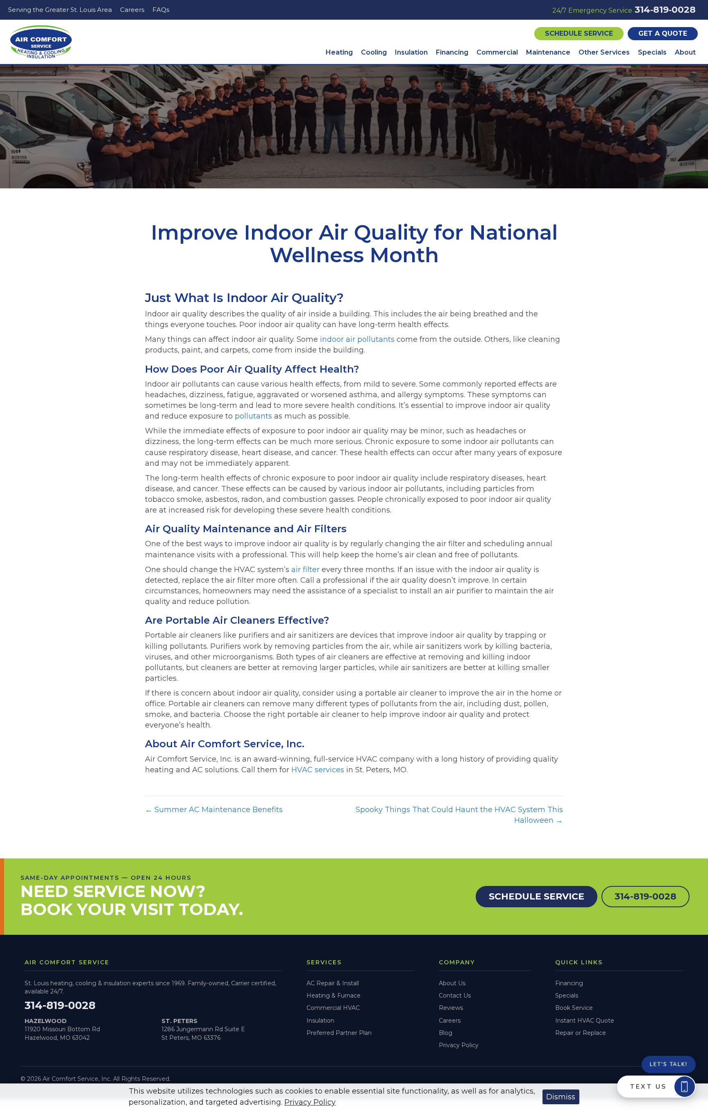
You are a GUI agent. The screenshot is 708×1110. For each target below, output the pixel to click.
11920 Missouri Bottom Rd (62, 1029)
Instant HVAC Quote (584, 1020)
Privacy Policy (459, 1045)
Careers (450, 1020)
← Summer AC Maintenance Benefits (214, 809)
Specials (566, 995)
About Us (452, 983)
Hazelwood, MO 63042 (57, 1037)
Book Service (574, 1008)
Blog (445, 1033)
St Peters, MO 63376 (190, 1037)
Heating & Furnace (333, 995)
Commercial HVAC (333, 1008)
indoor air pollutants (357, 339)
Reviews (451, 1008)
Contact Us (455, 995)
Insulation (320, 1020)
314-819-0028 (60, 1005)
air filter (305, 569)
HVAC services (317, 769)
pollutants (253, 416)
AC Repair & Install (332, 983)
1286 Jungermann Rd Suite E (203, 1029)
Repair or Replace (580, 1033)
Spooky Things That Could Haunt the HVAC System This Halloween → (459, 815)
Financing (569, 983)
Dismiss (560, 1096)
